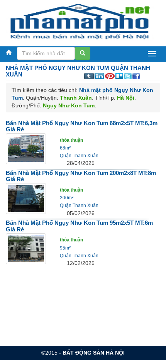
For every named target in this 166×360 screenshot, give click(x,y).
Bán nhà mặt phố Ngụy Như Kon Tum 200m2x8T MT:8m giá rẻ (81, 176)
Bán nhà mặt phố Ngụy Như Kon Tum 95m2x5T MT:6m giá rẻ (79, 226)
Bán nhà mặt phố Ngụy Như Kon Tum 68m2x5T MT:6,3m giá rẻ (82, 126)
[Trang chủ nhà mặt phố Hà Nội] (80, 21)
